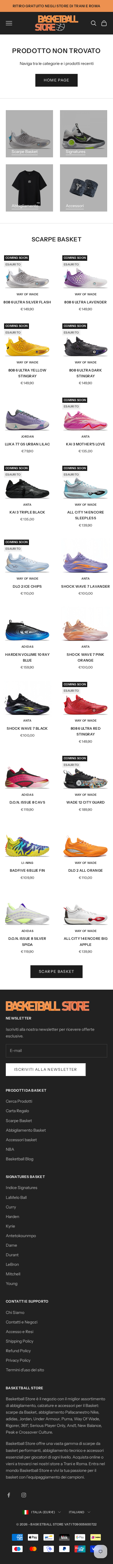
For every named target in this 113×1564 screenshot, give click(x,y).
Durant (12, 1254)
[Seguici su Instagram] (24, 1495)
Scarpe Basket (25, 151)
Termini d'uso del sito (25, 1369)
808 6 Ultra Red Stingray (86, 731)
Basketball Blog (19, 1158)
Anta (85, 436)
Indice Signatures (21, 1187)
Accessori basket (21, 1139)
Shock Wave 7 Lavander (85, 586)
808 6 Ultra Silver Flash (27, 302)
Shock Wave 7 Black (27, 728)
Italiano (77, 1512)
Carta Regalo (17, 1110)
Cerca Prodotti (19, 1101)
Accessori (75, 205)
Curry (11, 1207)
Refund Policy (18, 1350)
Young (11, 1283)
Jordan (27, 436)
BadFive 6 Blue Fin (27, 870)
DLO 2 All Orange (85, 870)
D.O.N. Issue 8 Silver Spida (27, 941)
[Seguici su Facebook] (9, 1495)
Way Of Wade (27, 294)
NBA (10, 1149)
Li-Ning (27, 863)
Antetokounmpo (21, 1235)
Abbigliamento (25, 205)
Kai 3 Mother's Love (85, 444)
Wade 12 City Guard (85, 802)
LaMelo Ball (16, 1197)
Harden (12, 1216)
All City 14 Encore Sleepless (85, 515)
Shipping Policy (19, 1341)
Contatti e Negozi (21, 1322)
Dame (11, 1245)
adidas (27, 647)
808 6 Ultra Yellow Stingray (27, 373)
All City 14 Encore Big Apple (85, 941)
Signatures (75, 151)
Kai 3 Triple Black (27, 512)
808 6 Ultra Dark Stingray (85, 373)
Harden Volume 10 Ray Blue (27, 657)
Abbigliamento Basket (26, 1130)
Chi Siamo (15, 1312)
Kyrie (10, 1226)
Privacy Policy (18, 1360)
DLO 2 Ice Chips (27, 586)
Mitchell (13, 1274)
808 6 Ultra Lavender (85, 302)
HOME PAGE (57, 80)
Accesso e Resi (19, 1331)
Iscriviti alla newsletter (45, 1069)
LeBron (12, 1264)
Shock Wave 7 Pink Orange (85, 657)
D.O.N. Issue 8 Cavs (27, 802)
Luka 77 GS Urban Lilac (27, 444)
